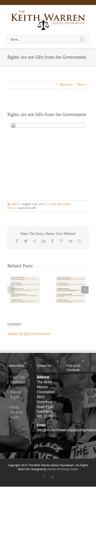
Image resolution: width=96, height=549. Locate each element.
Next (81, 84)
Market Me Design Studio (62, 469)
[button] (11, 290)
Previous (66, 84)
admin (15, 204)
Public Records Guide (16, 412)
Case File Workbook (18, 379)
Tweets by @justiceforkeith (28, 333)
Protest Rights (15, 394)
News (10, 208)
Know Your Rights (60, 204)
